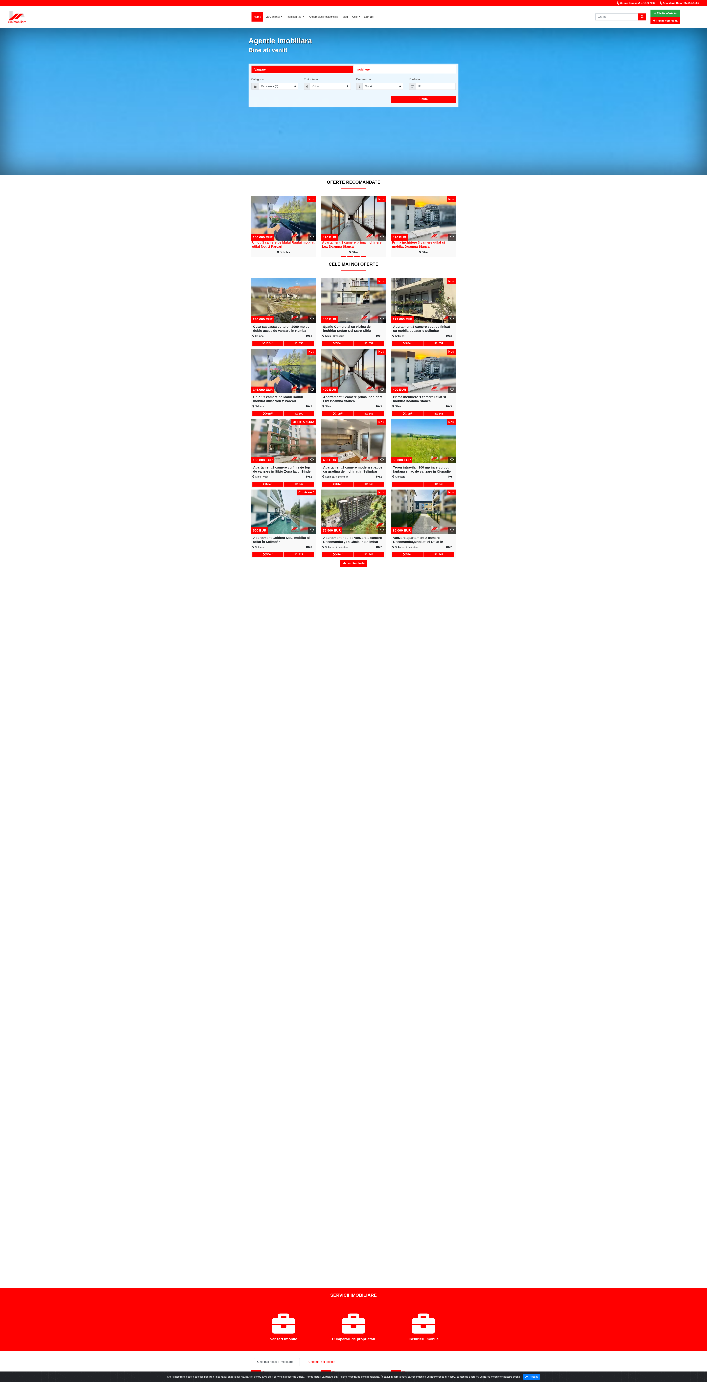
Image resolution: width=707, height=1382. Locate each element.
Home (258, 16)
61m (338, 483)
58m (338, 343)
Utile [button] (355, 16)
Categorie (257, 79)
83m (408, 343)
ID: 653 (299, 343)
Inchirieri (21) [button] (294, 16)
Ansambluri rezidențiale (323, 16)
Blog (345, 16)
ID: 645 (439, 484)
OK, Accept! (531, 1376)
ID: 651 (439, 343)
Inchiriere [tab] (363, 69)
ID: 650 (299, 413)
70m (338, 413)
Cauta (423, 99)
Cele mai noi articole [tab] (321, 1361)
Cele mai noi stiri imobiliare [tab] (275, 1361)
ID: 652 (369, 343)
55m (268, 413)
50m (268, 483)
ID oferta (414, 79)
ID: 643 (439, 554)
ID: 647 (299, 484)
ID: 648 (439, 413)
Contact (369, 16)
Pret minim (311, 79)
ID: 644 (369, 554)
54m (408, 554)
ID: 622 (299, 554)
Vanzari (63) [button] (272, 16)
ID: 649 (369, 413)
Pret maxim (363, 79)
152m (269, 343)
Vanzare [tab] (260, 69)
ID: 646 (369, 484)
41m (338, 554)
